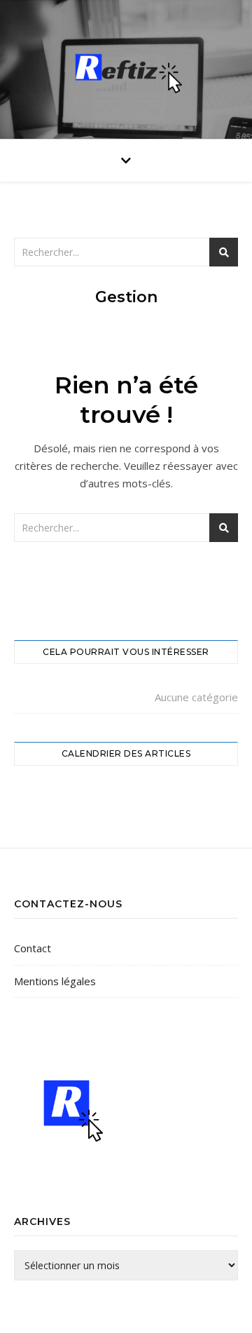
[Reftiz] (126, 66)
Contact (32, 948)
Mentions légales (55, 981)
